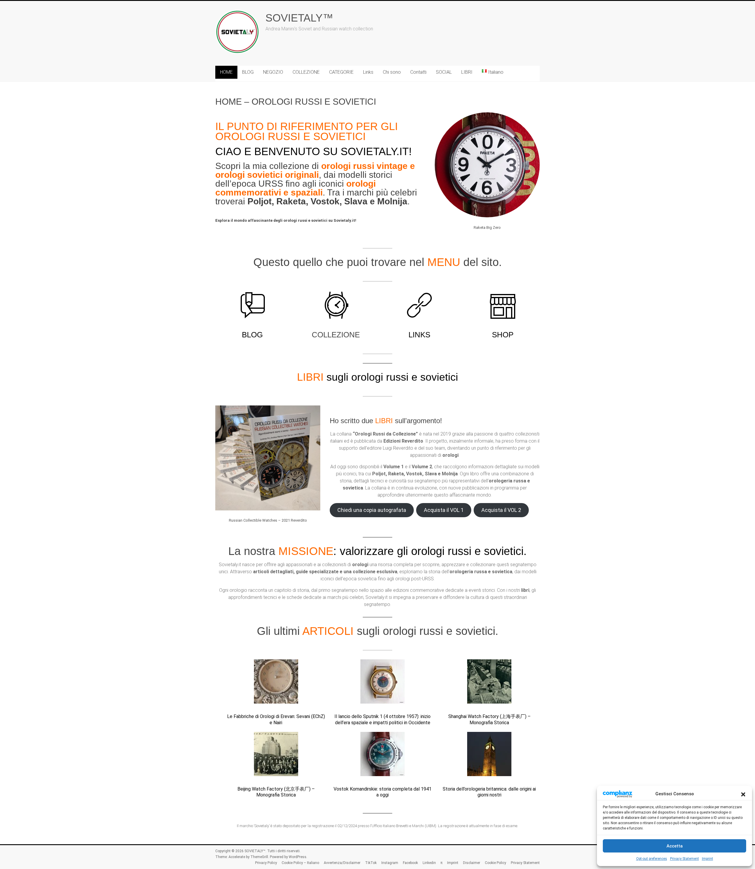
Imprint (707, 859)
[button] (743, 794)
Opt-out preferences (651, 859)
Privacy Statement (684, 859)
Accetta (675, 846)
